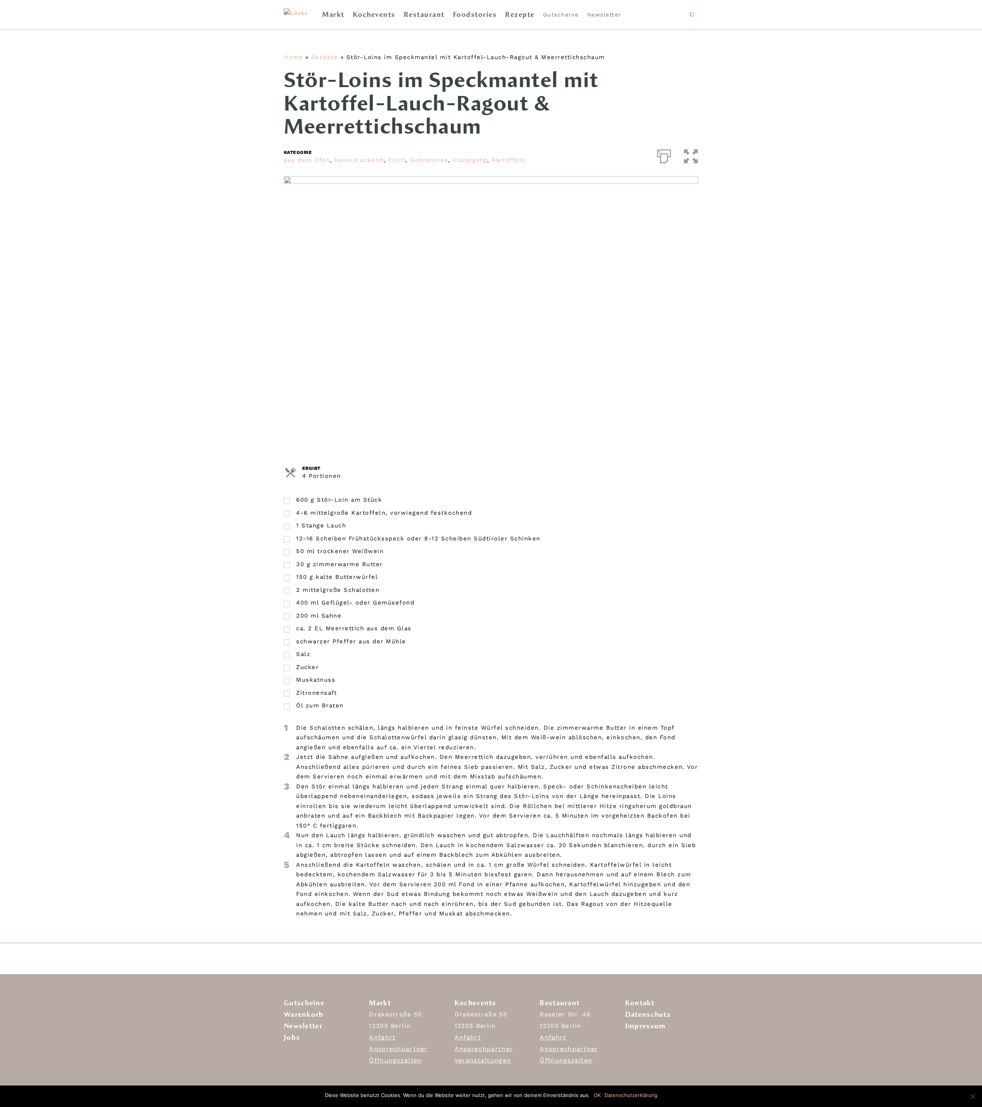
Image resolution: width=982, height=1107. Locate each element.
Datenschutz (648, 1014)
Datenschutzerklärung (631, 1095)
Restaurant (424, 14)
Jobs (292, 1037)
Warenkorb (304, 1014)
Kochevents (374, 14)
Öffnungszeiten (395, 1060)
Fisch (397, 160)
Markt (333, 14)
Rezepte (520, 14)
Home (293, 57)
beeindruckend (359, 160)
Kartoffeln (509, 160)
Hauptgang (470, 160)
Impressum (645, 1026)
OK (597, 1095)
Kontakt (639, 1003)
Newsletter (604, 15)
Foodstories (475, 14)
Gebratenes (429, 160)
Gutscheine (561, 15)
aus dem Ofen (307, 160)
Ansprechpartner (398, 1048)
